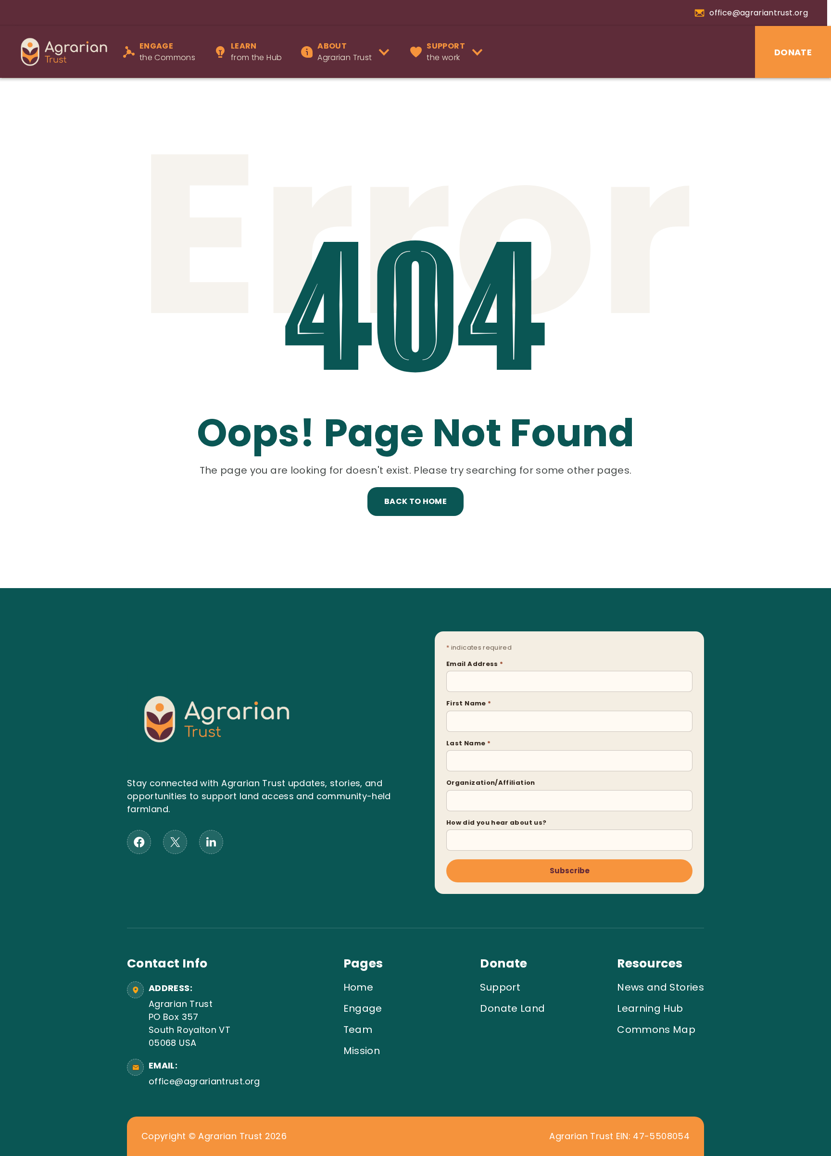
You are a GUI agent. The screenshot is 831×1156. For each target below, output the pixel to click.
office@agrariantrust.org (203, 1081)
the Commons (167, 51)
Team (357, 1029)
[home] (59, 51)
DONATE (793, 52)
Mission (361, 1050)
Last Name (468, 743)
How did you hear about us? (496, 822)
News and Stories (660, 987)
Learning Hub (650, 1008)
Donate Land (512, 1008)
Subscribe (570, 871)
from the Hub (256, 51)
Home (358, 987)
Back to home (415, 501)
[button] (348, 52)
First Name (468, 703)
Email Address (474, 663)
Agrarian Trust (344, 51)
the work (446, 51)
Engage (362, 1008)
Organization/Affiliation (490, 782)
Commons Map (656, 1029)
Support (500, 987)
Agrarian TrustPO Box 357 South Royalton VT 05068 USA (189, 1023)
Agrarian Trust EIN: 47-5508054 (619, 1136)
